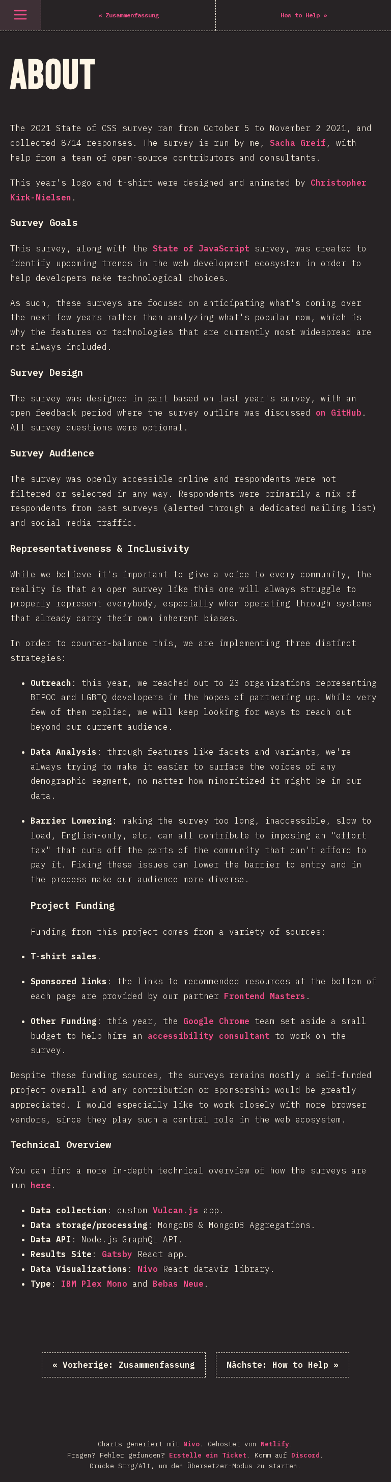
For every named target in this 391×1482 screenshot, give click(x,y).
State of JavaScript (201, 248)
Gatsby (117, 1254)
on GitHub (338, 412)
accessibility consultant (209, 1036)
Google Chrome (216, 1021)
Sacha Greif (298, 143)
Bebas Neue (178, 1284)
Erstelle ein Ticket (207, 1455)
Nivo (147, 1269)
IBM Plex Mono (94, 1284)
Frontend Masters (264, 996)
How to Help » (283, 1365)
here (41, 1185)
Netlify (275, 1444)
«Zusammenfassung (123, 1365)
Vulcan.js (176, 1210)
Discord (305, 1455)
